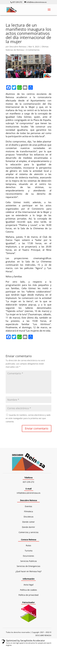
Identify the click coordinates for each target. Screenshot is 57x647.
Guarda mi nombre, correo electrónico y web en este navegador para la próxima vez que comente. (28, 418)
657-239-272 (28, 482)
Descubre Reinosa (17, 46)
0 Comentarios (33, 50)
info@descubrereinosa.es (28, 493)
